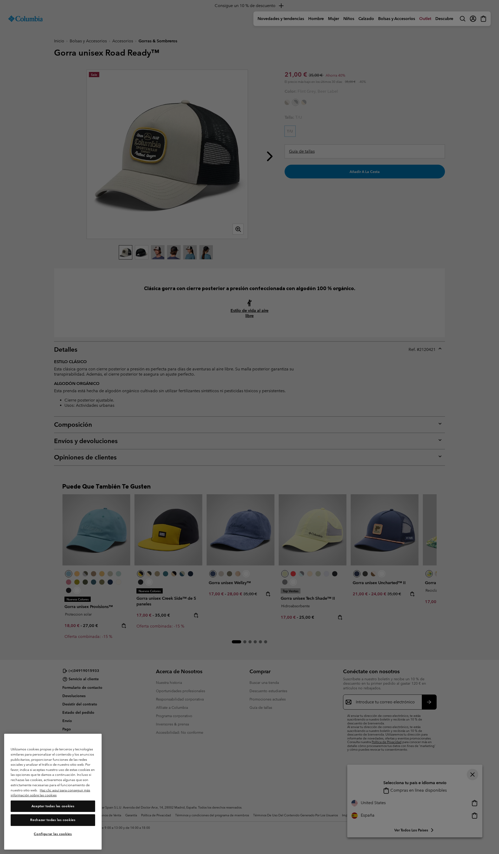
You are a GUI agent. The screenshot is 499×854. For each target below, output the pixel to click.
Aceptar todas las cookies (52, 806)
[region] (53, 792)
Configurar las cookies (53, 834)
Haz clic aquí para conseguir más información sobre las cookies (50, 793)
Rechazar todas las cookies (52, 820)
